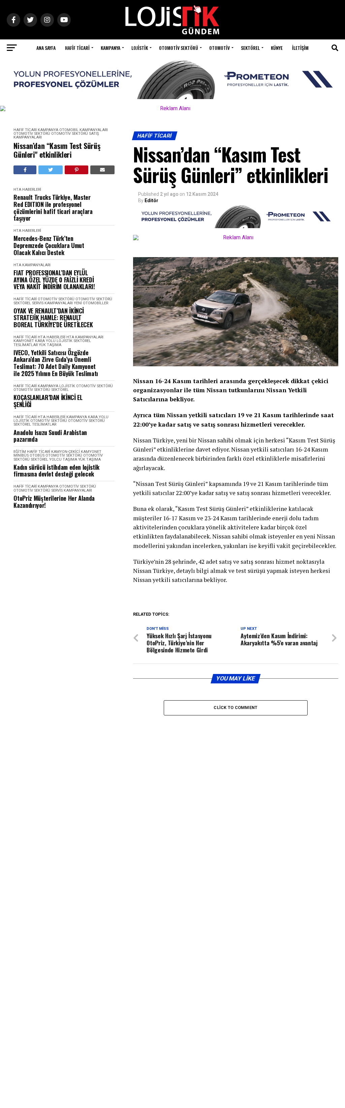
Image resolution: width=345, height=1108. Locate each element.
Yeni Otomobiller (91, 303)
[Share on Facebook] (24, 169)
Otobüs (37, 455)
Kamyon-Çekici (65, 452)
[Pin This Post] (76, 169)
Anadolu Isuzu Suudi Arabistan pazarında (50, 436)
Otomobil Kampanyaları (83, 130)
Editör (151, 200)
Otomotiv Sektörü (178, 47)
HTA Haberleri (27, 189)
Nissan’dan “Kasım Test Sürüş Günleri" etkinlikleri (56, 150)
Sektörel (250, 47)
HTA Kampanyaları (32, 265)
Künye (277, 47)
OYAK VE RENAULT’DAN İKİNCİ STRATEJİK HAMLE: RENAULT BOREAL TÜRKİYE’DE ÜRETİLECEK (53, 317)
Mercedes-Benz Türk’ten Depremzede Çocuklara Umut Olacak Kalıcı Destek (48, 245)
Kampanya (110, 47)
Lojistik (139, 47)
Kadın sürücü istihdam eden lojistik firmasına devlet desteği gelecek (56, 471)
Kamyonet (23, 341)
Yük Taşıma (50, 345)
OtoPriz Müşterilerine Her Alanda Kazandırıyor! (53, 502)
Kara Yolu (45, 341)
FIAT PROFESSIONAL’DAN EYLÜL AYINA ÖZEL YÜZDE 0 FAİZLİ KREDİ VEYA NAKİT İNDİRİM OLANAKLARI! (54, 279)
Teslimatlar (25, 345)
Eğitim (19, 452)
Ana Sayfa (46, 47)
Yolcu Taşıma (63, 459)
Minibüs (21, 455)
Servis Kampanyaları (52, 303)
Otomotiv (219, 47)
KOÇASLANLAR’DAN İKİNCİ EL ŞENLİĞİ (47, 401)
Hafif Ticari (77, 47)
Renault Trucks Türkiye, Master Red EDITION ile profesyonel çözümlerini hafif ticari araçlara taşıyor (52, 208)
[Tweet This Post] (50, 169)
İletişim (300, 47)
